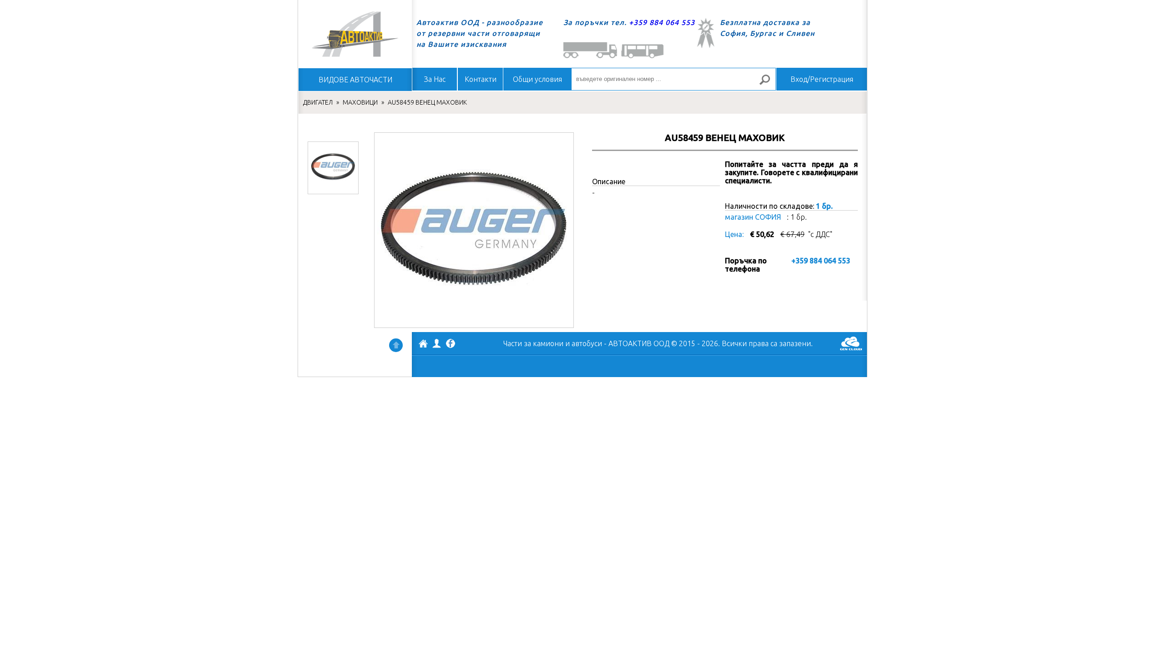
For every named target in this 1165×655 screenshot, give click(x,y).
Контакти (480, 79)
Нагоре (396, 345)
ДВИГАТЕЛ (318, 102)
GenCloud (851, 343)
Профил (437, 343)
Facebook (450, 344)
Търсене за (768, 83)
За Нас (435, 79)
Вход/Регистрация (821, 79)
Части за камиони (533, 343)
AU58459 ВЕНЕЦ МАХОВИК (427, 102)
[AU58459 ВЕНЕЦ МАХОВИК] (333, 167)
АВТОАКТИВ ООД (423, 344)
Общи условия (537, 79)
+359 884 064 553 (662, 22)
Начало (355, 34)
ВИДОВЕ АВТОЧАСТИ (355, 80)
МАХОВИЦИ (360, 102)
